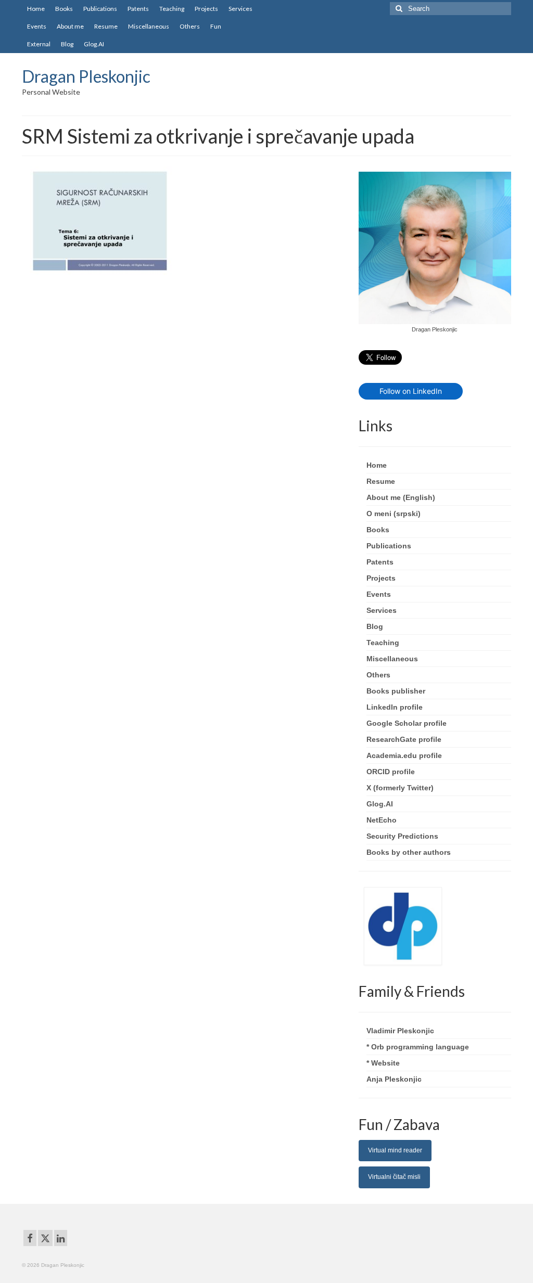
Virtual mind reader (395, 1150)
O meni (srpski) (393, 513)
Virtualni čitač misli (394, 1177)
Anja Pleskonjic (394, 1079)
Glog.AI (379, 804)
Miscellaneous (392, 659)
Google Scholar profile (406, 723)
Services (381, 610)
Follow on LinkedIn (410, 391)
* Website (383, 1063)
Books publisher (395, 691)
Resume (380, 481)
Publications (388, 546)
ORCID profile (390, 771)
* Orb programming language (417, 1047)
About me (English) (400, 497)
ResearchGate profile (403, 739)
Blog (374, 626)
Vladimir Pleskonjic (400, 1031)
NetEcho (381, 820)
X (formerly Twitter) (400, 788)
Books (377, 529)
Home (376, 465)
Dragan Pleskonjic (86, 76)
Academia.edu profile (404, 755)
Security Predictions (402, 836)
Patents (380, 562)
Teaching (382, 642)
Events (378, 594)
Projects (381, 578)
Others (378, 675)
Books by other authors (408, 852)
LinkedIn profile (394, 707)
